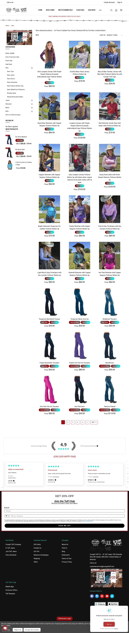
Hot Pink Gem (80, 406)
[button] (19, 37)
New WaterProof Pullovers (16, 89)
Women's (9, 104)
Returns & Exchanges (41, 555)
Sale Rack (91, 10)
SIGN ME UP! (64, 526)
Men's (7, 108)
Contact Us (37, 548)
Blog (63, 551)
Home (40, 10)
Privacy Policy (85, 521)
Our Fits (36, 551)
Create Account (109, 2)
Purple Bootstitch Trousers (49, 363)
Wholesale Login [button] (64, 618)
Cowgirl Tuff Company (13, 544)
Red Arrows (109, 363)
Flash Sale (80, 10)
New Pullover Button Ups (15, 86)
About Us (65, 544)
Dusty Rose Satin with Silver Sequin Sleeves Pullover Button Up (109, 177)
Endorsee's (66, 555)
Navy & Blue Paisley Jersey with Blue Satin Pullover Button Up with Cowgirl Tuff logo (109, 74)
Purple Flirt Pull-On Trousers (79, 363)
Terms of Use (66, 558)
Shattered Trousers (110, 319)
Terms (91, 521)
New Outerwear (12, 82)
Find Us (64, 548)
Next (93, 422)
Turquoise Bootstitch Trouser (49, 319)
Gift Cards (37, 544)
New (7, 68)
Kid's (7, 111)
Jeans (8, 100)
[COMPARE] (59, 48)
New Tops (10, 71)
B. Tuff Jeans (10, 548)
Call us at (10, 2)
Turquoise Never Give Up (80, 319)
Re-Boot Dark (20, 149)
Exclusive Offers (11, 590)
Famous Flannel (109, 406)
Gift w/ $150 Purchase (13, 115)
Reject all (17, 630)
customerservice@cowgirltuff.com (102, 566)
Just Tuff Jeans (11, 551)
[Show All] (100, 10)
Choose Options (49, 63)
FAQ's (36, 562)
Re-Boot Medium (21, 137)
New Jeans (11, 75)
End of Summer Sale (65, 10)
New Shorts (11, 79)
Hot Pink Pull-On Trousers (49, 406)
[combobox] (7, 515)
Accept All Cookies (32, 630)
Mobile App (10, 587)
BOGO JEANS (50, 10)
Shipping (37, 558)
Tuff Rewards (10, 594)
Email (6, 507)
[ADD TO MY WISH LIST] (59, 51)
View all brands (11, 555)
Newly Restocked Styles (15, 97)
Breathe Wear (11, 93)
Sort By (103, 35)
